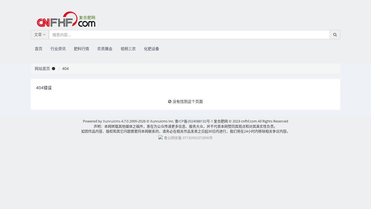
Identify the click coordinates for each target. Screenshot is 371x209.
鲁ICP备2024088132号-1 (194, 121)
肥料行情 (81, 48)
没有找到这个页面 (187, 101)
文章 (38, 34)
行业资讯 (58, 48)
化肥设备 (151, 48)
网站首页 (42, 68)
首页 (38, 48)
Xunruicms (111, 121)
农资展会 (104, 48)
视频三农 (128, 48)
